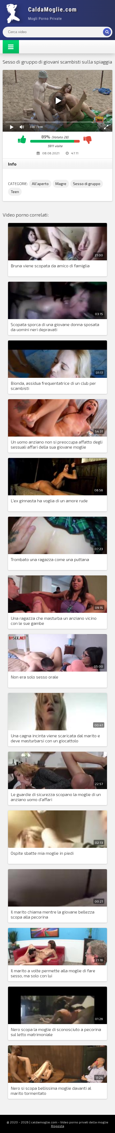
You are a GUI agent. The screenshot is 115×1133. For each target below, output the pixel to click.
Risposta (57, 1126)
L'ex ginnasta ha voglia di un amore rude (49, 500)
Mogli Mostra (43, 13)
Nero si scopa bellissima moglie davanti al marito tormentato (51, 1090)
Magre (60, 183)
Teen (15, 191)
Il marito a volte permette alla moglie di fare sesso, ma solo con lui (53, 973)
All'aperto (40, 183)
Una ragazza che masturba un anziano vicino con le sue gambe (54, 620)
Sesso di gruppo (86, 183)
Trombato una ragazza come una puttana (50, 559)
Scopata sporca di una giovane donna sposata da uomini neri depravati (55, 327)
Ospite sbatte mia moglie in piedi (42, 853)
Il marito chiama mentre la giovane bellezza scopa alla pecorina (52, 914)
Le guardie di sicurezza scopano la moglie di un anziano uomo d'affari (56, 797)
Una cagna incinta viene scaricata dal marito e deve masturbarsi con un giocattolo (55, 738)
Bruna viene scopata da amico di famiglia (50, 265)
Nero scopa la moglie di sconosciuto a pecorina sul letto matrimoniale (56, 1032)
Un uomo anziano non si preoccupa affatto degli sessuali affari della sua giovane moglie (56, 444)
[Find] (107, 32)
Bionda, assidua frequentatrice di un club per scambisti (53, 386)
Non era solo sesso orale (34, 676)
